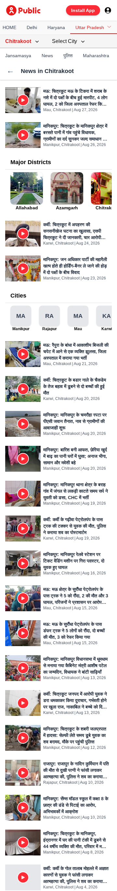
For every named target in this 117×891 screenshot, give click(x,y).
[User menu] (108, 10)
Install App (83, 10)
